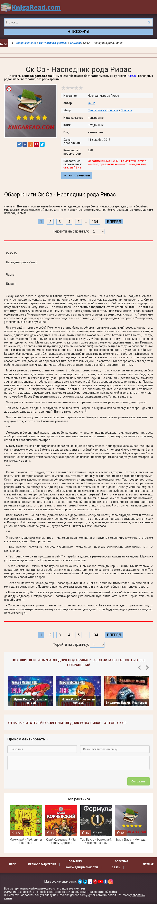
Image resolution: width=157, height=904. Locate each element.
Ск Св (132, 76)
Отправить (138, 781)
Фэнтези (126, 110)
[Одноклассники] (30, 144)
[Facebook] (24, 144)
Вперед (114, 221)
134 (95, 221)
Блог (4, 43)
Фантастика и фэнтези (103, 110)
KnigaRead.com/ (30, 7)
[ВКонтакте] (19, 144)
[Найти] (149, 22)
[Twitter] (42, 144)
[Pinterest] (36, 144)
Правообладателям (42, 864)
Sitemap (148, 864)
